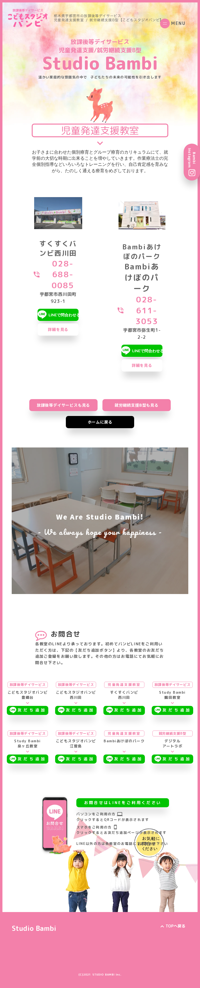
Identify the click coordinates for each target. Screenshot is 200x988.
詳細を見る (58, 329)
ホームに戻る (100, 422)
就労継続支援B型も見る (137, 405)
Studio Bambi (34, 928)
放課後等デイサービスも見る (63, 405)
